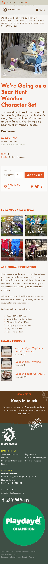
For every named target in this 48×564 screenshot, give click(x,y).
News (4, 464)
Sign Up (11, 2)
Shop (15, 18)
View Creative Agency (26, 557)
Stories (38, 20)
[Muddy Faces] (11, 11)
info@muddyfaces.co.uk (12, 492)
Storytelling (28, 18)
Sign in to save (14, 187)
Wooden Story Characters (16, 20)
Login (20, 2)
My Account (30, 454)
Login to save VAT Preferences (13, 145)
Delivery (5, 457)
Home (8, 18)
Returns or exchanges (35, 457)
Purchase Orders (33, 460)
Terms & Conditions (10, 454)
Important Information (11, 460)
